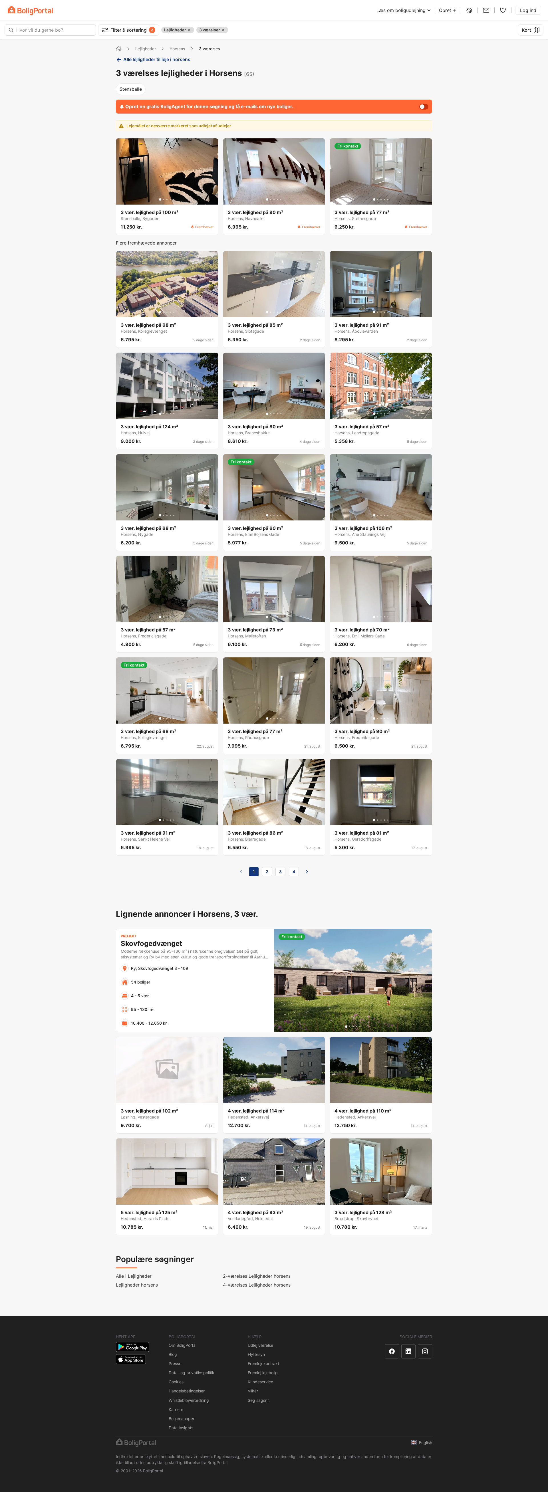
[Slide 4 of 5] (170, 199)
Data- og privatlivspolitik (191, 1372)
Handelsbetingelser (187, 1390)
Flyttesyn (256, 1354)
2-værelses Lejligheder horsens (257, 1276)
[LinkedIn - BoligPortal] (408, 1351)
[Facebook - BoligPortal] (392, 1351)
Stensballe (131, 89)
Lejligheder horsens (137, 1285)
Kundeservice (260, 1381)
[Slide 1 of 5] (160, 199)
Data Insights (181, 1427)
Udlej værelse (260, 1345)
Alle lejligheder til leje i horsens (156, 59)
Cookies (176, 1381)
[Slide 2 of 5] (163, 199)
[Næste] (306, 871)
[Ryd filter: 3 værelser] (223, 30)
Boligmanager (181, 1418)
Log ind (528, 10)
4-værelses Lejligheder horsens (257, 1285)
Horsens (177, 48)
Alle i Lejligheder (134, 1276)
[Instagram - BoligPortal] (425, 1351)
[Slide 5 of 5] (174, 199)
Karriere (176, 1409)
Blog (173, 1354)
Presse (175, 1363)
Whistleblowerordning (189, 1400)
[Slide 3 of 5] (167, 199)
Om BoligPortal (182, 1345)
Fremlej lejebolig (263, 1372)
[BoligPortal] (30, 10)
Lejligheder (145, 48)
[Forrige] (241, 871)
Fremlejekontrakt (263, 1363)
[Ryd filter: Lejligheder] (189, 30)
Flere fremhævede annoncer (146, 243)
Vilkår (253, 1390)
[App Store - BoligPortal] (131, 1359)
